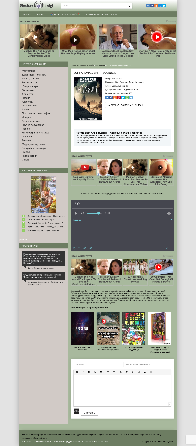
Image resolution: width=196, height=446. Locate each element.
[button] (77, 372)
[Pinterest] (119, 97)
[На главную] (37, 5)
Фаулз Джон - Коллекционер (41, 268)
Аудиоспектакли (31, 121)
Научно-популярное (33, 125)
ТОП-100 (41, 14)
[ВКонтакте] (107, 97)
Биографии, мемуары (34, 148)
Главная (26, 14)
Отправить (89, 413)
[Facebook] (111, 97)
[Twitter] (123, 97)
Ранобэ (26, 152)
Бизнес (26, 109)
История (26, 117)
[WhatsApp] (127, 97)
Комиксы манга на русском (101, 14)
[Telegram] (131, 97)
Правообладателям (42, 441)
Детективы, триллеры (34, 74)
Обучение (27, 136)
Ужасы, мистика (31, 78)
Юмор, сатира (30, 86)
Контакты (26, 441)
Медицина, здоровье (33, 144)
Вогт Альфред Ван (120, 86)
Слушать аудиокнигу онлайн (126, 105)
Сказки (26, 159)
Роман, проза (29, 82)
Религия (26, 140)
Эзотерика (28, 90)
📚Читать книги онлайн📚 (65, 14)
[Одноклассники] (115, 97)
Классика (27, 101)
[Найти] (129, 6)
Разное (26, 128)
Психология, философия (36, 113)
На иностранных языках (35, 132)
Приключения (29, 105)
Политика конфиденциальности (68, 441)
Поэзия (26, 98)
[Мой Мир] (160, 5)
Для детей (28, 94)
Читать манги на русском (96, 441)
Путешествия (29, 155)
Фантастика (117, 78)
